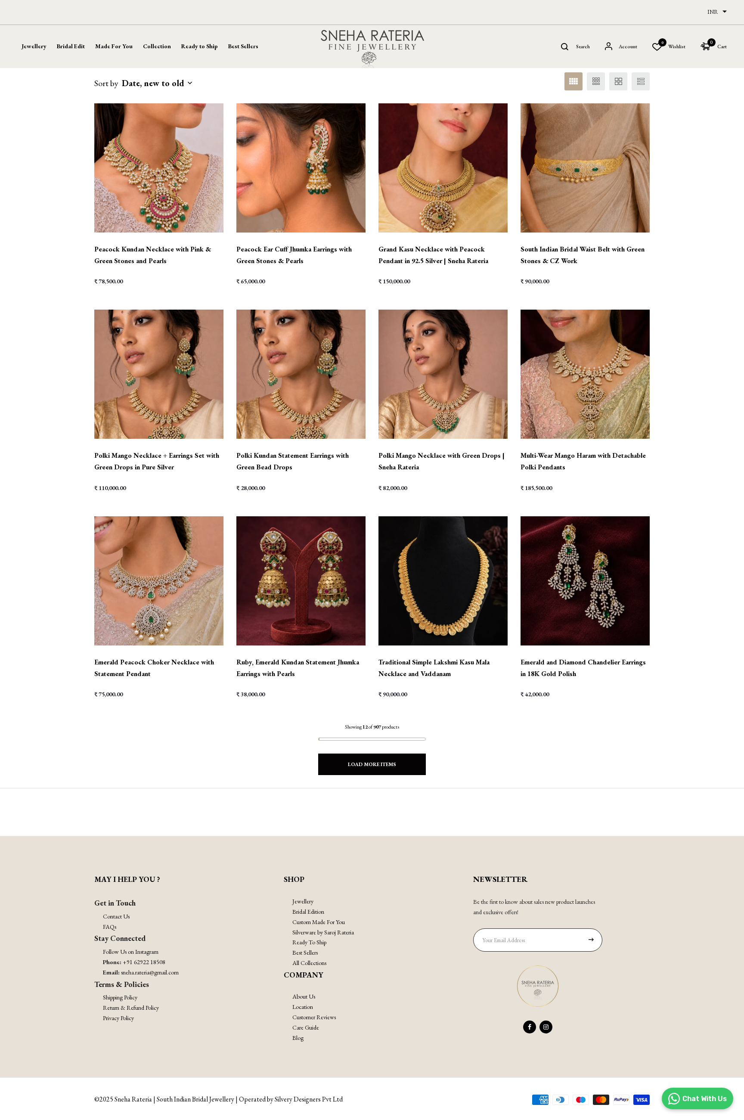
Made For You (114, 46)
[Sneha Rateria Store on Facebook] (529, 1027)
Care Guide (305, 1027)
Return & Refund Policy (131, 1007)
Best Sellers (243, 46)
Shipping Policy (120, 997)
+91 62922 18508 (144, 962)
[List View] (641, 81)
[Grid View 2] (618, 81)
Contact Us (116, 916)
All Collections (309, 963)
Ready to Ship (199, 46)
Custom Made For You (318, 922)
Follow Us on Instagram (130, 952)
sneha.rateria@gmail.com (150, 972)
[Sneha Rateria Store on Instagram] (545, 1027)
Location (302, 1007)
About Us (303, 996)
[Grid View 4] (573, 81)
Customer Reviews (314, 1017)
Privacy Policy (118, 1018)
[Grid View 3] (596, 81)
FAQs (109, 927)
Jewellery (302, 901)
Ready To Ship (309, 942)
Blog (298, 1038)
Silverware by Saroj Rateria (323, 932)
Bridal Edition (308, 911)
